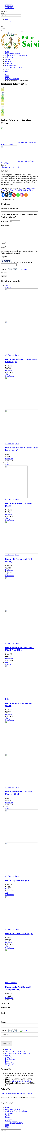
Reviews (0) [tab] (9, 199)
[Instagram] (22, 195)
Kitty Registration (11, 65)
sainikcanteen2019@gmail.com (21, 1081)
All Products (31, 188)
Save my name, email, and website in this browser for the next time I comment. (19, 252)
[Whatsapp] (18, 195)
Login (7, 71)
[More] (26, 195)
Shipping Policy (10, 1065)
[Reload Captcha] (24, 269)
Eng (6, 19)
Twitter (10, 1093)
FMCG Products (11, 983)
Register (8, 1049)
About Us (8, 4)
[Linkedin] (10, 195)
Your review (6, 225)
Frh (11, 23)
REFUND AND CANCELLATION (18, 1053)
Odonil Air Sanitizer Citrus (24, 190)
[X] (6, 195)
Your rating (5, 221)
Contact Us (9, 6)
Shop (7, 69)
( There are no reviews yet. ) (10, 167)
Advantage (9, 57)
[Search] (22, 31)
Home (7, 52)
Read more (9, 370)
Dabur (3, 190)
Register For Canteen (12, 54)
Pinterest (16, 1093)
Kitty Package (10, 1059)
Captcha (3, 269)
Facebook (4, 1093)
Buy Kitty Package (16, 67)
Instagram (23, 1093)
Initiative (8, 61)
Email (3, 247)
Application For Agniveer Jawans (16, 56)
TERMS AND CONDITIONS (16, 1051)
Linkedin (30, 1093)
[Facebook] (3, 195)
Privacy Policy (10, 1063)
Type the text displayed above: (22, 262)
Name (3, 243)
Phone (3, 1022)
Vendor (7, 59)
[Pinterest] (14, 195)
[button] (24, 269)
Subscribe (6, 1043)
